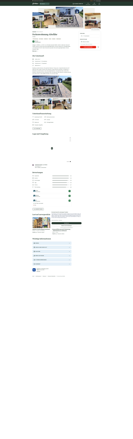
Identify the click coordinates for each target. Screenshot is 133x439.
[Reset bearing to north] (70, 141)
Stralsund (44, 276)
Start (33, 276)
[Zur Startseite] (35, 4)
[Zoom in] (70, 138)
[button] (34, 51)
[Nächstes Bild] (50, 222)
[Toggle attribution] (70, 161)
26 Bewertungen (38, 42)
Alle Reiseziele (38, 276)
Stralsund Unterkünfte (51, 276)
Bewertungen (98, 0)
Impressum (38, 271)
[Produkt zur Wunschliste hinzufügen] (98, 47)
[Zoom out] (70, 139)
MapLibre (68, 161)
